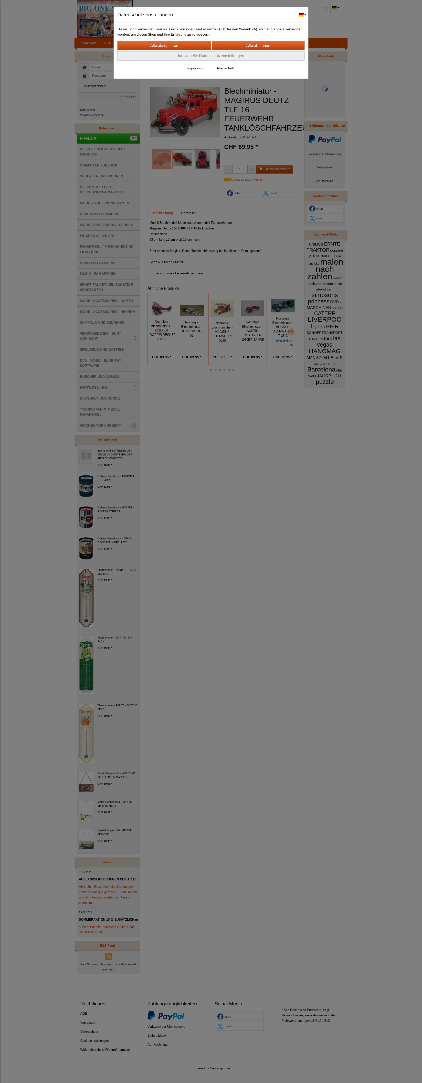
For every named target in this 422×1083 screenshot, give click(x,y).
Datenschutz (225, 68)
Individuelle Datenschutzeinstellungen (211, 56)
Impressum (196, 68)
